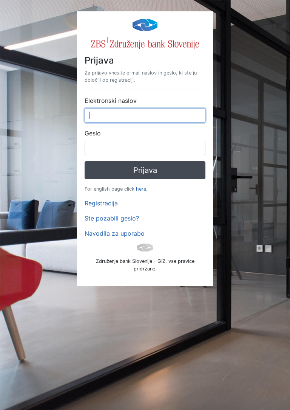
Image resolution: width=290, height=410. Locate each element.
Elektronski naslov (111, 100)
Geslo (93, 133)
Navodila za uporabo (115, 233)
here (141, 189)
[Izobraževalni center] (145, 24)
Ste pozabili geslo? (112, 218)
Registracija (101, 203)
